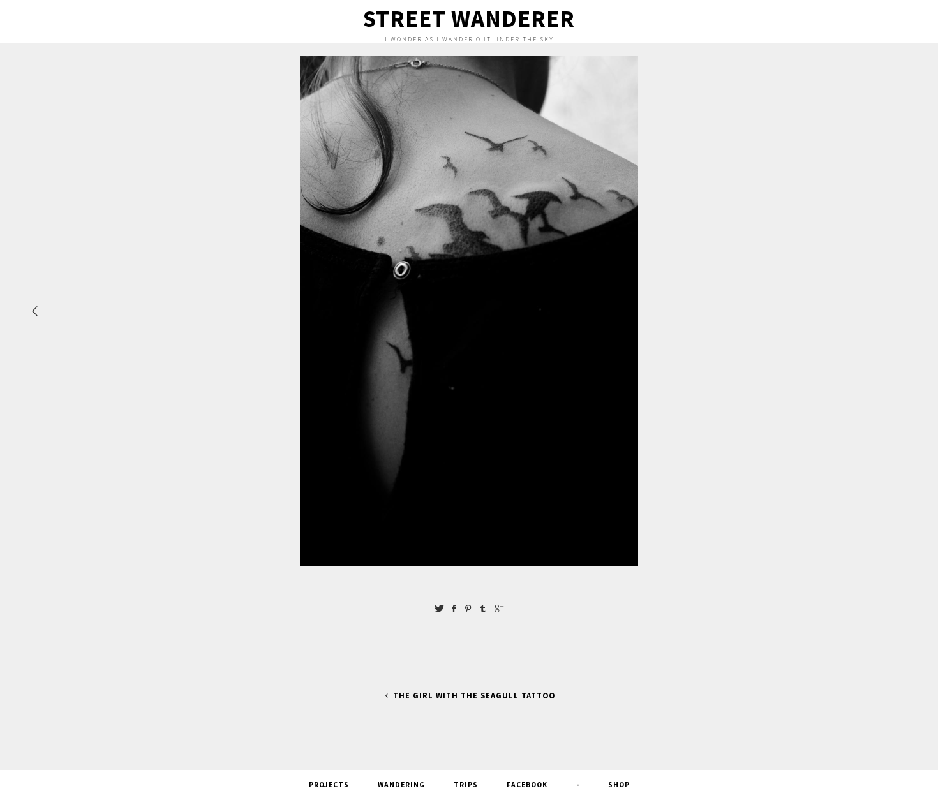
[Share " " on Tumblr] (483, 608)
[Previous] (36, 311)
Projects (329, 784)
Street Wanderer (469, 18)
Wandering (401, 784)
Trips (466, 784)
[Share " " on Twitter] (439, 608)
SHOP (619, 784)
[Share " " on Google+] (499, 608)
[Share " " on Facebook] (454, 608)
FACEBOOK (527, 784)
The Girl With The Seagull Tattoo (474, 695)
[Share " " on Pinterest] (468, 608)
